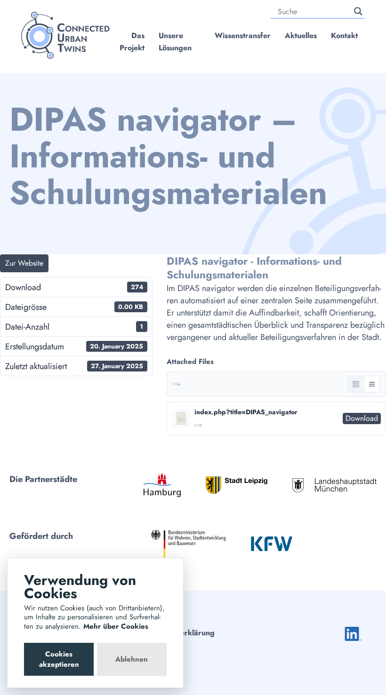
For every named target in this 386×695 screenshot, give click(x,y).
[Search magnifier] (358, 11)
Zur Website (24, 263)
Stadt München (334, 485)
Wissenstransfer (243, 35)
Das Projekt (132, 41)
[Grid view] (355, 384)
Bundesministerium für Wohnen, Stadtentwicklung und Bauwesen (188, 544)
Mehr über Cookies (115, 626)
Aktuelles (301, 35)
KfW (271, 543)
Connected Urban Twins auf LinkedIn (353, 634)
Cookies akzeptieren (59, 659)
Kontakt (344, 35)
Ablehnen (131, 659)
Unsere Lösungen (175, 41)
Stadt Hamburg (162, 485)
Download (362, 418)
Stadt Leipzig (236, 485)
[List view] (371, 384)
